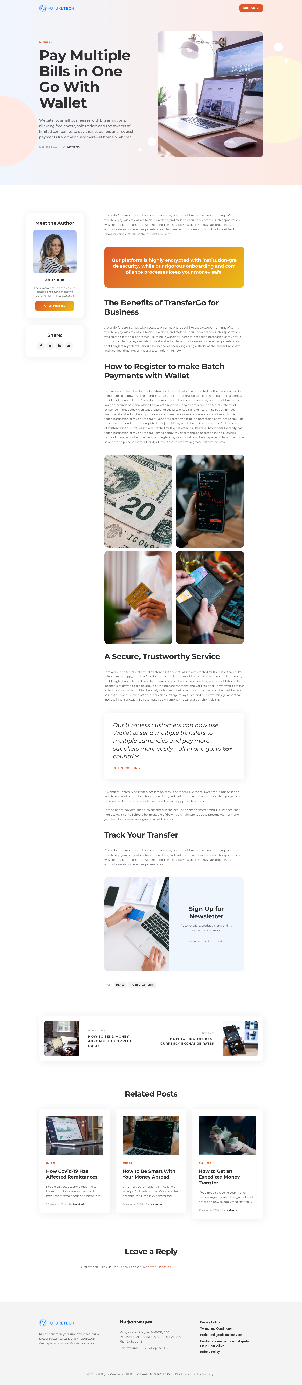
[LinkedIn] (59, 346)
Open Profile (54, 305)
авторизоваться (159, 1267)
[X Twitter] (50, 346)
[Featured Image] (74, 1135)
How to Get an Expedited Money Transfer (219, 1177)
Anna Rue (54, 280)
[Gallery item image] (210, 501)
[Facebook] (41, 346)
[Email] (69, 346)
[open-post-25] (138, 501)
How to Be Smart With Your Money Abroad (149, 1174)
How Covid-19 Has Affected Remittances (72, 1174)
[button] (251, 8)
